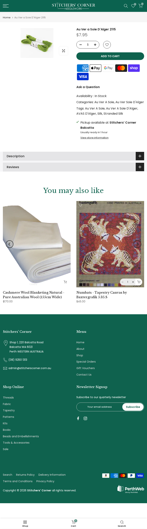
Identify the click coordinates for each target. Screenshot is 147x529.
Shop (79, 355)
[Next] (137, 244)
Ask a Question (88, 87)
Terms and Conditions (18, 481)
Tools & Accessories (16, 443)
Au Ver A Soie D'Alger (121, 108)
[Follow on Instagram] (85, 418)
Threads (8, 397)
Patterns (8, 417)
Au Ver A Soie (104, 102)
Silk (99, 113)
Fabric (7, 404)
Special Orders (86, 362)
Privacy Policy (45, 481)
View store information (94, 137)
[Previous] (9, 244)
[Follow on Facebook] (78, 418)
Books (7, 430)
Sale (5, 449)
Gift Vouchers (85, 368)
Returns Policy (25, 475)
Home (7, 17)
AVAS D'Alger (86, 113)
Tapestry (9, 410)
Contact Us (83, 375)
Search (7, 475)
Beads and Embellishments (21, 436)
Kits (5, 423)
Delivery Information (52, 475)
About (80, 349)
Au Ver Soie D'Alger (129, 102)
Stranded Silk (113, 113)
